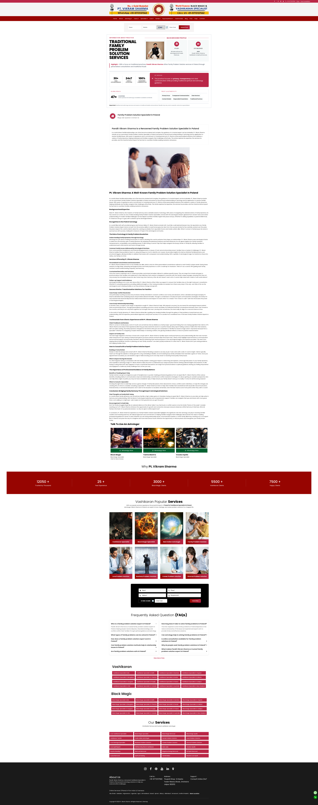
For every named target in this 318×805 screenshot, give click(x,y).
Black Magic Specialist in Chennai (146, 704)
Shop (298, 1)
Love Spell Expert (115, 747)
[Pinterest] (156, 769)
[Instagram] (278, 1)
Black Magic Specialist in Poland (169, 709)
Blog (186, 18)
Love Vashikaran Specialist (118, 734)
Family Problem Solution (169, 738)
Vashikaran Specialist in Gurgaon (123, 682)
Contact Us (135, 118)
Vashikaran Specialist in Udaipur (192, 682)
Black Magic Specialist (141, 734)
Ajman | (157, 793)
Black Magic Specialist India (120, 700)
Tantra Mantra (149, 455)
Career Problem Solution (169, 742)
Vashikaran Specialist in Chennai (147, 677)
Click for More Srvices (117, 459)
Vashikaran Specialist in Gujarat (191, 673)
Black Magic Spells (192, 734)
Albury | (162, 793)
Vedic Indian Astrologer (142, 738)
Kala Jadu (165, 747)
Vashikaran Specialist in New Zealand (193, 686)
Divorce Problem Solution (194, 742)
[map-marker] (173, 769)
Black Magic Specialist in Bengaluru (122, 704)
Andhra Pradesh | (184, 793)
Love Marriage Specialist (117, 742)
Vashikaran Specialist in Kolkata (191, 677)
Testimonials (179, 18)
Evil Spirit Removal (192, 751)
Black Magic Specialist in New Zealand (194, 713)
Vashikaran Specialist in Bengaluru (123, 677)
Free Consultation (305, 1)
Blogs (119, 118)
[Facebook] (274, 1)
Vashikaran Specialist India (121, 673)
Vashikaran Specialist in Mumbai (169, 673)
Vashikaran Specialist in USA (121, 686)
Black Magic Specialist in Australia (169, 713)
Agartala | (134, 793)
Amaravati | (175, 793)
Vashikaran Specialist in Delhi (145, 673)
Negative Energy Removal (170, 751)
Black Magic (116, 455)
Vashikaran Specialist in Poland (168, 682)
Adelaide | (120, 793)
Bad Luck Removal (140, 751)
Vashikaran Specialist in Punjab (146, 682)
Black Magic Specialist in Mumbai (169, 700)
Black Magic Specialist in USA (121, 713)
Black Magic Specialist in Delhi (145, 700)
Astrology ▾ (128, 18)
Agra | (139, 793)
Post (191, 18)
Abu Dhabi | (112, 793)
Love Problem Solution (193, 738)
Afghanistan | (127, 793)
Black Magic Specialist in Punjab (146, 709)
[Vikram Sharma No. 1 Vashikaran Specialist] (189, 9)
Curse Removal (115, 756)
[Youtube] (283, 1)
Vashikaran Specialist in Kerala (168, 677)
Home (115, 18)
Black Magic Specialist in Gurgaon (122, 709)
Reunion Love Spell (192, 756)
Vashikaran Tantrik (115, 738)
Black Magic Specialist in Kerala (168, 704)
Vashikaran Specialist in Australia (169, 686)
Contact (202, 18)
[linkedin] (167, 769)
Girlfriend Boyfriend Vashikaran (144, 747)
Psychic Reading (115, 751)
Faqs (196, 18)
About (121, 18)
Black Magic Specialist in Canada (146, 713)
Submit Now (195, 600)
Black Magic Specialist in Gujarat (192, 700)
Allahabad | (168, 793)
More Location (194, 793)
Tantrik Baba (166, 756)
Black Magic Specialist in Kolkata (192, 704)
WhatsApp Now (127, 450)
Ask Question (126, 118)
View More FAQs (159, 658)
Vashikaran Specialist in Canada (146, 686)
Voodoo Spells (182, 455)
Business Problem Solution (143, 742)
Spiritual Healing (140, 756)
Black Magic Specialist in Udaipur (192, 709)
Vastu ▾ (136, 18)
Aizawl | (152, 793)
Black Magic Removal (168, 734)
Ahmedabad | (146, 793)
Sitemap (145, 801)
